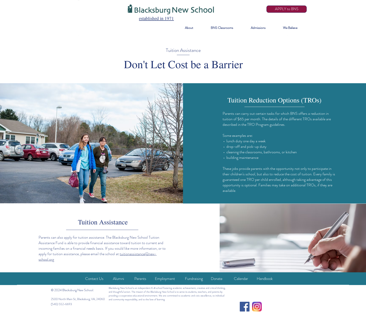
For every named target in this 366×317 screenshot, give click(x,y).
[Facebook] (245, 306)
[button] (183, 28)
